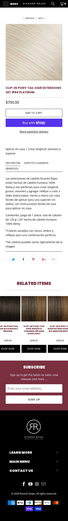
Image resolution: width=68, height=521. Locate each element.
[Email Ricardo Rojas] (43, 484)
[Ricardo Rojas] (34, 4)
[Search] (54, 3)
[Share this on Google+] (43, 259)
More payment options (34, 131)
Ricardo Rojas (27, 493)
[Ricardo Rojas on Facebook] (24, 484)
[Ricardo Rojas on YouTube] (30, 484)
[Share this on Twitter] (13, 259)
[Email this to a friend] (53, 259)
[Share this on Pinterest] (33, 259)
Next (41, 18)
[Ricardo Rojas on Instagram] (37, 484)
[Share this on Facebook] (23, 259)
